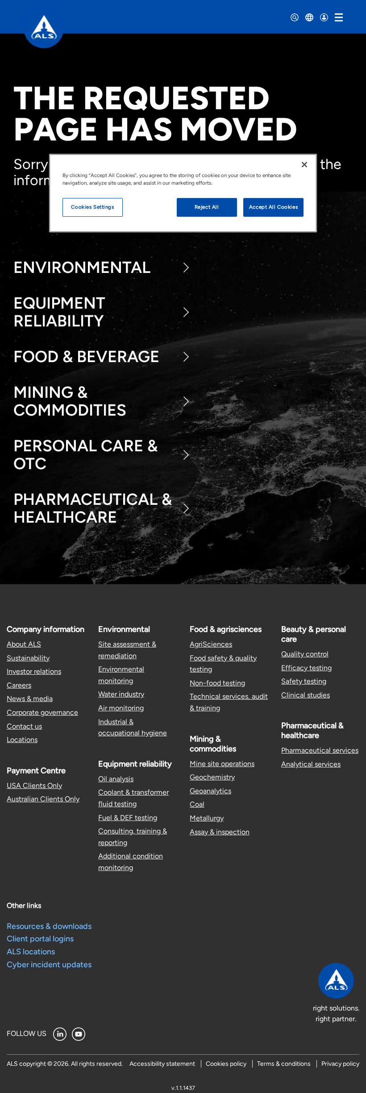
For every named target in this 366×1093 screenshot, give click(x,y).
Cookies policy (226, 1064)
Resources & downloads (49, 926)
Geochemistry (212, 777)
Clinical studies (305, 695)
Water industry (121, 694)
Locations (22, 739)
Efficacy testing (306, 668)
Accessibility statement (162, 1064)
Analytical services (311, 764)
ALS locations (31, 952)
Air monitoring (121, 708)
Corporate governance (42, 712)
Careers (19, 685)
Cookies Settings (92, 207)
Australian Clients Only (43, 799)
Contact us (24, 726)
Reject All (207, 207)
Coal (197, 804)
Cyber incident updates (49, 964)
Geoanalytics (210, 791)
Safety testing (303, 681)
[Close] (304, 164)
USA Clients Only (34, 785)
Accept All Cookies (273, 207)
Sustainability (28, 658)
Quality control (305, 654)
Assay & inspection (220, 832)
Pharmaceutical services (319, 750)
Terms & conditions (284, 1064)
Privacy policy (340, 1064)
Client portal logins (40, 939)
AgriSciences (211, 644)
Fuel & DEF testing (127, 817)
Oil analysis (115, 779)
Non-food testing (217, 683)
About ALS (24, 644)
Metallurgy (207, 818)
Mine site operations (222, 763)
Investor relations (34, 671)
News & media (30, 698)
